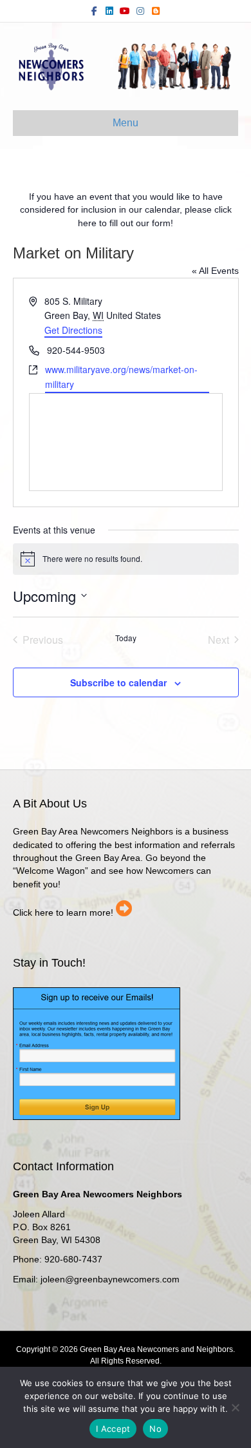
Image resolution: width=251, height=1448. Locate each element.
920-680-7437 (73, 1259)
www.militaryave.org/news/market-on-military (121, 377)
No (155, 1429)
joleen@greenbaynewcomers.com (110, 1279)
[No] (234, 1407)
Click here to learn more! (63, 912)
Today (125, 638)
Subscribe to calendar (118, 682)
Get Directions (73, 329)
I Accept (113, 1429)
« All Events (215, 270)
